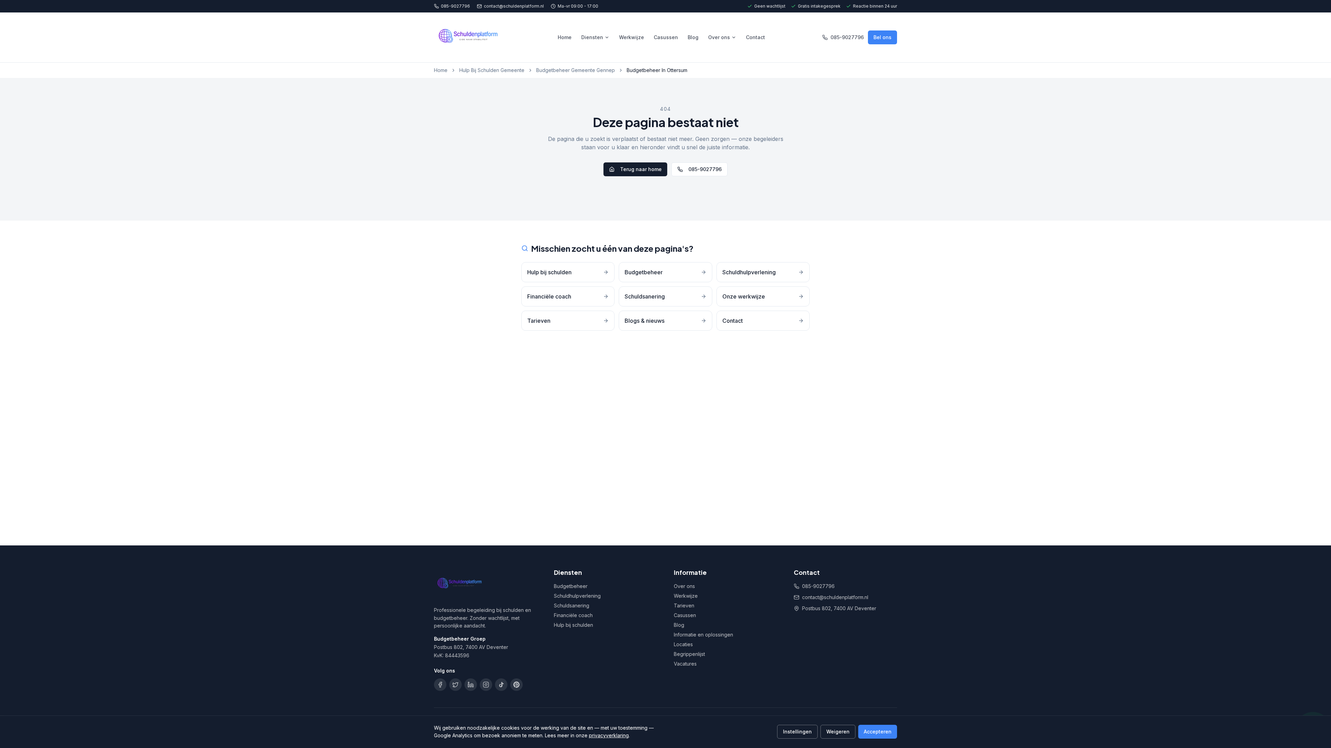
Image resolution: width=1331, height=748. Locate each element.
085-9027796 (455, 6)
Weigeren (838, 731)
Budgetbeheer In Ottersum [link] (657, 70)
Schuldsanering (571, 605)
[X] (455, 684)
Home (565, 37)
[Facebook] (440, 684)
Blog (693, 37)
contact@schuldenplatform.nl (514, 6)
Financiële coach (573, 615)
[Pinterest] (516, 684)
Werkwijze (631, 37)
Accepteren (877, 731)
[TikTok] (501, 684)
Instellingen (797, 731)
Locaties (683, 644)
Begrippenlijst (689, 654)
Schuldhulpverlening (577, 596)
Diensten (592, 37)
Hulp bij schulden (573, 625)
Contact (755, 37)
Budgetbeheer (571, 586)
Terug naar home (641, 169)
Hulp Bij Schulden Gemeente (491, 70)
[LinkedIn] (470, 684)
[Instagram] (486, 684)
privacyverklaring (609, 735)
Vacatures (685, 664)
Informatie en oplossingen (703, 635)
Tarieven (684, 605)
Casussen (666, 37)
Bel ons (882, 37)
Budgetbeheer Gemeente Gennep (575, 70)
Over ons (719, 37)
